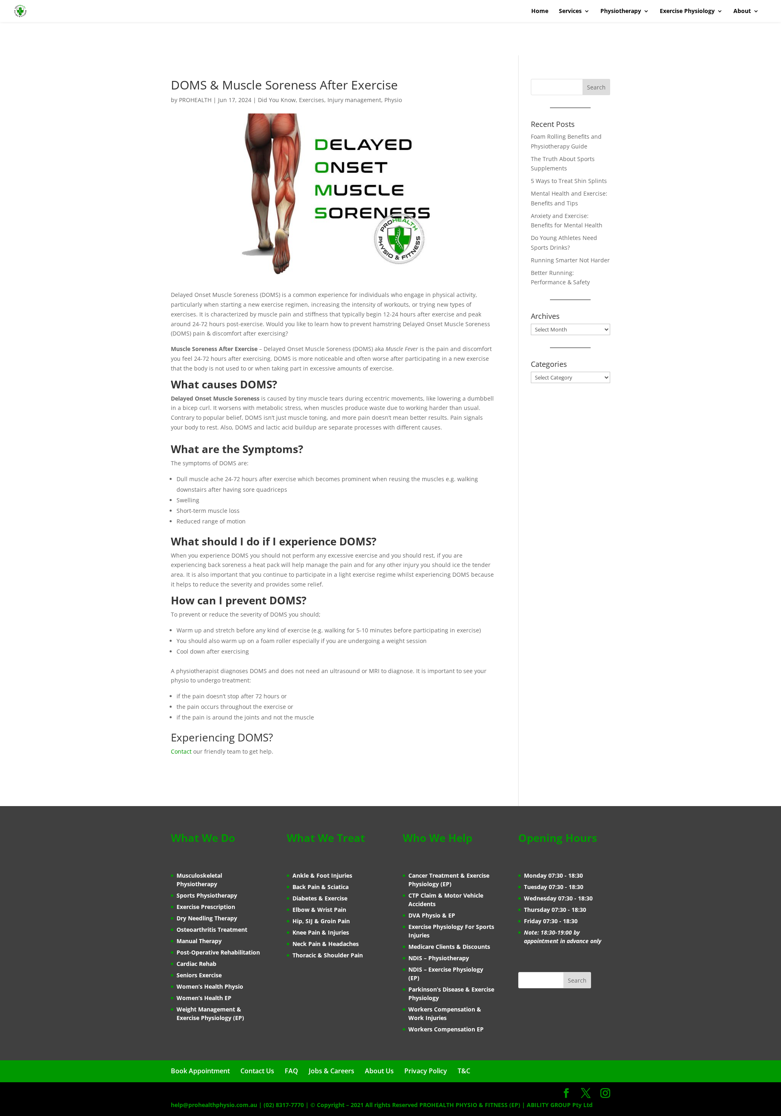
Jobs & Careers (331, 1070)
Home (539, 11)
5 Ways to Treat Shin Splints (569, 181)
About (742, 11)
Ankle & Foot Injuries (322, 875)
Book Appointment (200, 1070)
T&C (464, 1070)
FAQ (291, 1070)
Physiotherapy (620, 11)
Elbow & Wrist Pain (319, 909)
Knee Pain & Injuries (320, 932)
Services (570, 11)
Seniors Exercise (199, 975)
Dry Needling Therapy (207, 918)
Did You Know (277, 100)
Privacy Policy (425, 1070)
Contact (181, 751)
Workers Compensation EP (446, 1029)
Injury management (354, 100)
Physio (393, 100)
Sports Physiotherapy (207, 895)
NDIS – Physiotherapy (438, 958)
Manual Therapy (199, 941)
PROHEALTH (195, 100)
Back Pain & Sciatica (320, 887)
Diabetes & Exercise (319, 898)
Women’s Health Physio (210, 986)
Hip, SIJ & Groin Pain (321, 921)
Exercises (311, 100)
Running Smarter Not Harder (570, 260)
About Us (379, 1070)
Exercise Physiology (687, 11)
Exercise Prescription (206, 907)
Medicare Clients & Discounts (449, 946)
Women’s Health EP (204, 998)
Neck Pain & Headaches (325, 944)
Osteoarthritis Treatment (212, 929)
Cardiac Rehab (196, 964)
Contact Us (257, 1070)
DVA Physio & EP (431, 915)
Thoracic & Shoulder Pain (327, 955)
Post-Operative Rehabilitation (218, 952)
